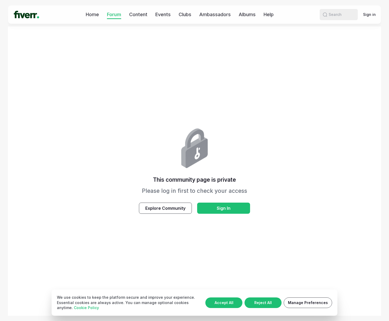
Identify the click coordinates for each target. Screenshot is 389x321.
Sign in (369, 14)
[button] (325, 14)
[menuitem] (92, 14)
